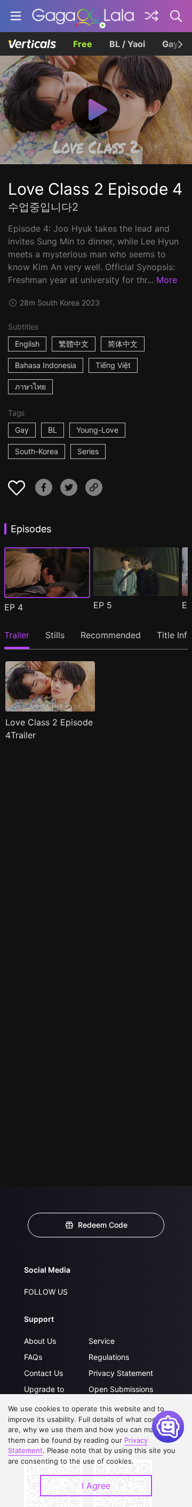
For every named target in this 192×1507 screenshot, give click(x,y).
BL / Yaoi (127, 44)
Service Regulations (109, 1348)
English (27, 343)
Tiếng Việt (113, 365)
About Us (40, 1340)
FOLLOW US (46, 1291)
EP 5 (102, 605)
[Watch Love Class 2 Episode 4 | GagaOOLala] (83, 16)
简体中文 (123, 343)
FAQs (33, 1356)
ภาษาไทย (30, 386)
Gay (22, 429)
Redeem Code (102, 1224)
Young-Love (97, 429)
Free (82, 44)
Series (88, 451)
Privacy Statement (121, 1373)
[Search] (176, 16)
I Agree (96, 1485)
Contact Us (43, 1373)
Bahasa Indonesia (45, 365)
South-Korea (36, 451)
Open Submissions (121, 1389)
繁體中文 (74, 343)
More (166, 279)
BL (52, 429)
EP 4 (13, 607)
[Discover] (151, 16)
